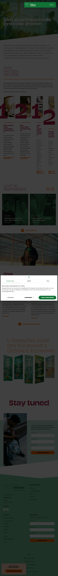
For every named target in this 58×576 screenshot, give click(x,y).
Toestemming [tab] (10, 281)
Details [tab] (29, 281)
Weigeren (10, 297)
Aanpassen (28, 297)
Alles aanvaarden (47, 297)
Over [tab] (48, 281)
